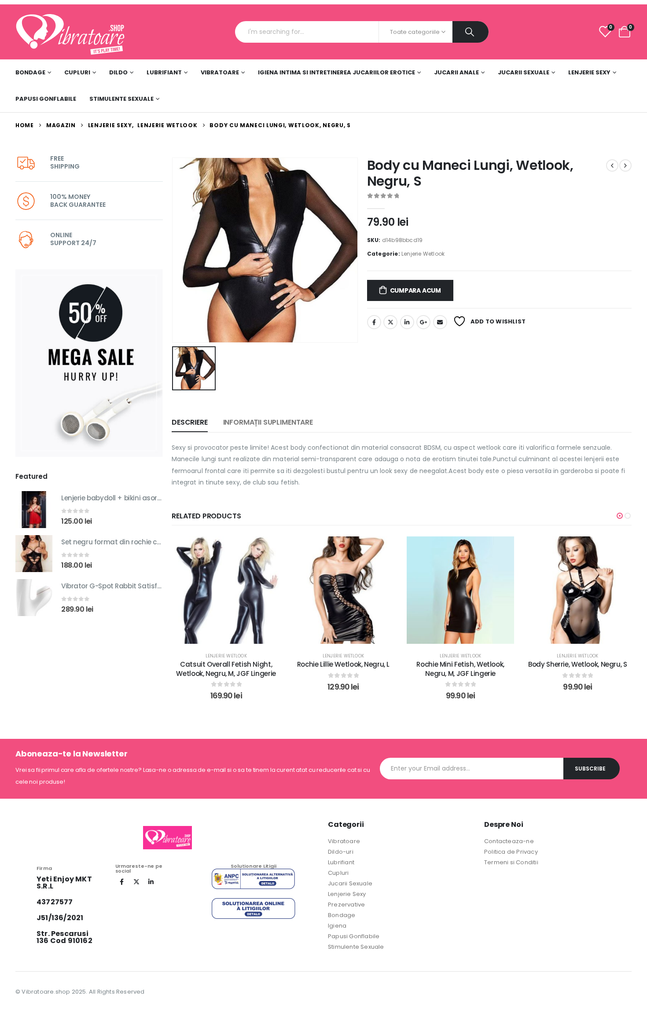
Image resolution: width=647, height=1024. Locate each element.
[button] (620, 516)
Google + (423, 322)
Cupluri (77, 72)
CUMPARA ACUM (415, 290)
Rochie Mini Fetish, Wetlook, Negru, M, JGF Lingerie (460, 669)
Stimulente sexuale (121, 99)
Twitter (390, 322)
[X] (136, 881)
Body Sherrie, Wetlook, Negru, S (577, 664)
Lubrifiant (164, 72)
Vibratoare (220, 72)
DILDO (118, 72)
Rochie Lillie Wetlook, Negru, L (343, 664)
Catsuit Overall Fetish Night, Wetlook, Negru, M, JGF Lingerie (226, 669)
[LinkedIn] (151, 881)
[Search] (470, 32)
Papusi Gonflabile (45, 99)
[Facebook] (122, 881)
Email (440, 322)
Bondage (30, 72)
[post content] (226, 590)
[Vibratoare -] (70, 32)
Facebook (374, 322)
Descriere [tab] (190, 422)
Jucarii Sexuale (523, 72)
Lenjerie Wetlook (423, 253)
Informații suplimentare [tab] (268, 422)
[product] (33, 509)
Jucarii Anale (456, 72)
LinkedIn (407, 322)
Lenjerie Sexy (589, 72)
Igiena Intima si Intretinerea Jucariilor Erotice (336, 72)
